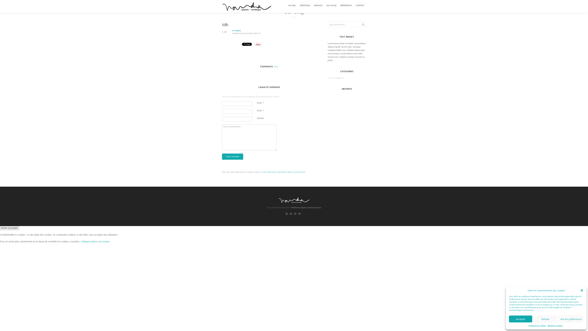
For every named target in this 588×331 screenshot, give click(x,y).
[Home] (246, 7)
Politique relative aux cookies (95, 241)
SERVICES (318, 5)
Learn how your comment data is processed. (283, 172)
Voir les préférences (571, 319)
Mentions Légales (555, 325)
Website (260, 118)
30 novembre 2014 (250, 33)
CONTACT (360, 5)
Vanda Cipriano (314, 207)
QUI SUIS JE (331, 5)
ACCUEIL (292, 5)
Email (260, 110)
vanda (238, 30)
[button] (581, 290)
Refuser (545, 319)
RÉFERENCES (346, 5)
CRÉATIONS (305, 5)
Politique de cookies (537, 325)
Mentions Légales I (299, 207)
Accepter (520, 319)
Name (260, 103)
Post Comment (232, 156)
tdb (225, 24)
